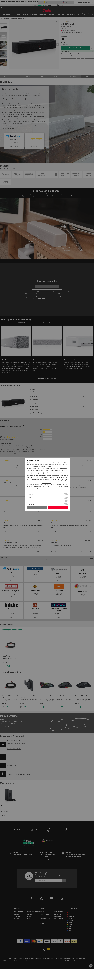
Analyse (29, 494)
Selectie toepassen (37, 508)
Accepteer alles (58, 508)
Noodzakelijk (30, 491)
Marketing (29, 497)
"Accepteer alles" (47, 477)
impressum (38, 488)
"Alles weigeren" (37, 472)
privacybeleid (30, 488)
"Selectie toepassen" (46, 482)
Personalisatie (30, 501)
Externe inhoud (31, 504)
